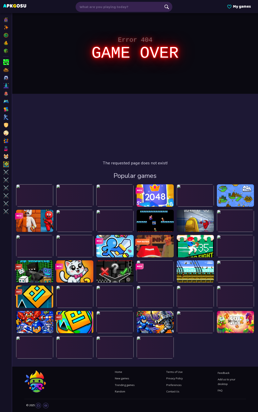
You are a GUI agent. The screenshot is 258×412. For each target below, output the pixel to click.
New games (122, 378)
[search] (167, 7)
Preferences (174, 385)
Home (118, 372)
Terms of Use (174, 372)
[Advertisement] (135, 127)
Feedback (224, 373)
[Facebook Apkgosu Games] (38, 405)
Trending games (125, 385)
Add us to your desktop (226, 382)
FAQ (220, 390)
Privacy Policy (174, 378)
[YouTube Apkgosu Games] (45, 405)
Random (120, 391)
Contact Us (172, 391)
